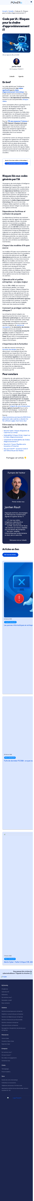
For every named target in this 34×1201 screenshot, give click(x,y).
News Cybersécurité (10, 757)
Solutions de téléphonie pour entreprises (12, 1017)
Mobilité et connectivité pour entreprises (12, 1014)
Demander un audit (7, 1000)
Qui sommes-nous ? (7, 997)
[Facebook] (6, 463)
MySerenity (5, 994)
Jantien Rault (16, 66)
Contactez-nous (6, 1060)
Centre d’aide (5, 1038)
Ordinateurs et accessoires (9, 1082)
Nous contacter (6, 1003)
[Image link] (4, 977)
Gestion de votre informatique (10, 1080)
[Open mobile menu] (1, 2)
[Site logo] (16, 2)
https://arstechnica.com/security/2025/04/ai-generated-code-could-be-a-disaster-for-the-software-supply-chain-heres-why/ (16, 419)
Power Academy (6, 1071)
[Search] (26, 2)
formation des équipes (9, 349)
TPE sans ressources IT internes (17, 121)
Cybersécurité (5, 991)
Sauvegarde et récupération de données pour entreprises (14, 1029)
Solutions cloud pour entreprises (10, 1022)
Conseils (10, 11)
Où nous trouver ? (6, 1055)
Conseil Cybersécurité (10, 622)
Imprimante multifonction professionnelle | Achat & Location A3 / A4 (15, 1089)
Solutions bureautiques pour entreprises (12, 1011)
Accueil (4, 11)
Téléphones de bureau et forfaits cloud (12, 1085)
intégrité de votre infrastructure (20, 406)
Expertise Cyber (6, 1044)
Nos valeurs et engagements (9, 1058)
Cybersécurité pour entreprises (10, 1025)
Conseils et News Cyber (8, 1041)
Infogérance (5, 989)
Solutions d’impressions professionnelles (12, 1019)
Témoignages (5, 1069)
